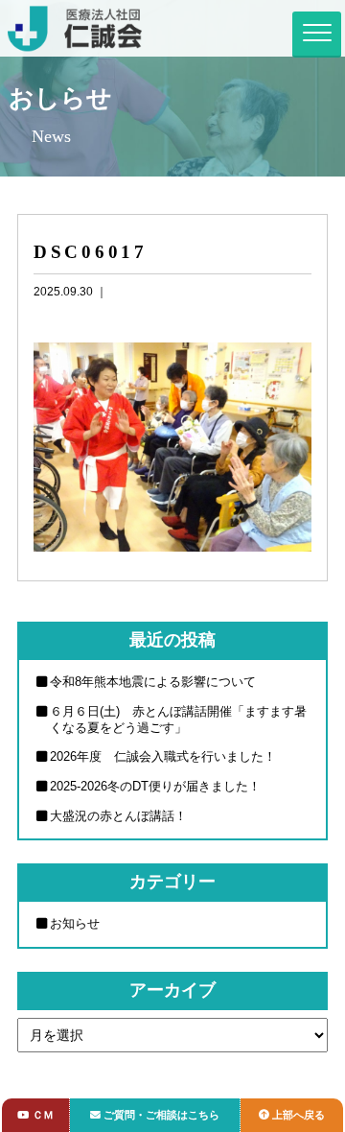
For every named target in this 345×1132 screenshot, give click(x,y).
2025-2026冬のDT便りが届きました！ (155, 786)
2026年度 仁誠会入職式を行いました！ (163, 756)
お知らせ (75, 923)
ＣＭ (43, 1114)
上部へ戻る (298, 1114)
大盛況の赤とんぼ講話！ (118, 816)
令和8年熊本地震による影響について (153, 681)
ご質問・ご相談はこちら (161, 1114)
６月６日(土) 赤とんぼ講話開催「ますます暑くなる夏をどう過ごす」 (178, 719)
